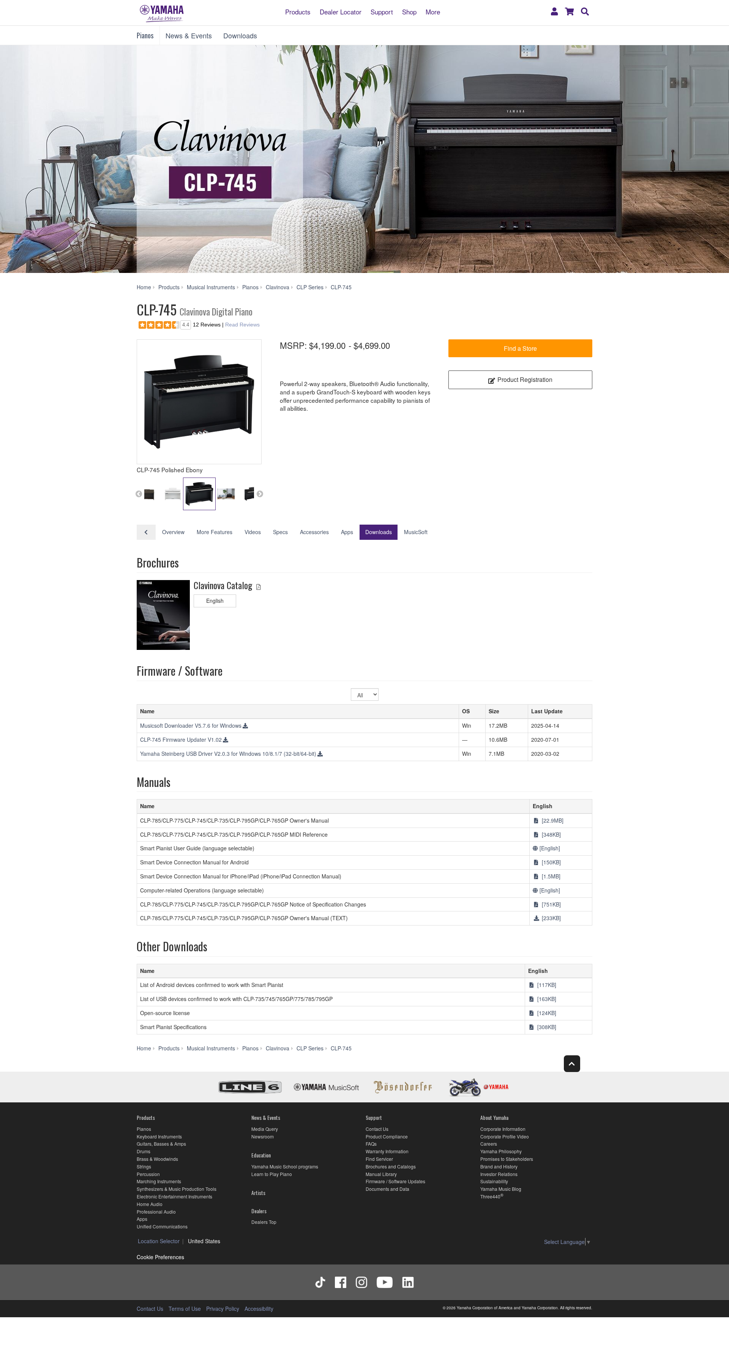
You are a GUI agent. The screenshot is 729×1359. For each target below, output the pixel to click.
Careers (488, 1143)
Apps (347, 532)
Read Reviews (242, 325)
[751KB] (550, 904)
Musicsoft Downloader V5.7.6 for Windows (190, 725)
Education (261, 1155)
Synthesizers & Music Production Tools (176, 1189)
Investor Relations (499, 1174)
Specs (280, 532)
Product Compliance (387, 1136)
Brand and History (499, 1166)
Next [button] (260, 494)
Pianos (145, 35)
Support (382, 11)
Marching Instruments (159, 1181)
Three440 (490, 1196)
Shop (409, 11)
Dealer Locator (340, 11)
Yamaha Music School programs (284, 1166)
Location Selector (159, 1241)
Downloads (240, 35)
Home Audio (150, 1204)
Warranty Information (387, 1151)
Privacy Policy (222, 1308)
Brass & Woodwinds (157, 1159)
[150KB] (550, 862)
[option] (199, 401)
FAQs (371, 1143)
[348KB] (550, 834)
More (433, 11)
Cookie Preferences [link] (160, 1257)
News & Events (189, 35)
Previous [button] (138, 494)
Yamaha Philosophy (501, 1151)
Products (298, 11)
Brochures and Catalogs (391, 1166)
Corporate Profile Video (504, 1136)
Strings (144, 1166)
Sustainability (494, 1181)
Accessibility (259, 1308)
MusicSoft (416, 532)
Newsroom (262, 1136)
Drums (143, 1151)
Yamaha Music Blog (500, 1189)
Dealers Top (263, 1222)
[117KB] (546, 985)
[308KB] (546, 1027)
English (215, 600)
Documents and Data (387, 1189)
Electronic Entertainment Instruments (174, 1196)
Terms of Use (185, 1308)
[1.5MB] (550, 876)
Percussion (148, 1174)
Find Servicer (379, 1159)
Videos (253, 532)
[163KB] (546, 999)
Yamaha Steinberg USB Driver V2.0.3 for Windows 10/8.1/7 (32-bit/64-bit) (228, 753)
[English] (549, 848)
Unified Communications (162, 1226)
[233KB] (550, 918)
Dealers (259, 1211)
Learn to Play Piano (271, 1174)
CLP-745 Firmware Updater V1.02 (181, 739)
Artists (258, 1193)
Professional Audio (156, 1211)
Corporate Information (502, 1129)
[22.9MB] (551, 820)
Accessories (314, 532)
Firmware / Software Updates (395, 1181)
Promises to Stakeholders (506, 1159)
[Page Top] (572, 1063)
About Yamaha (494, 1117)
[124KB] (546, 1013)
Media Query (264, 1129)
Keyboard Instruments (159, 1136)
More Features (214, 532)
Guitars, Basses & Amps (161, 1143)
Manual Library (381, 1174)
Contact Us (377, 1129)
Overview (173, 532)
